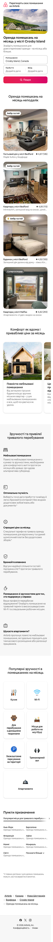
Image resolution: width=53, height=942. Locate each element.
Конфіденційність (21, 928)
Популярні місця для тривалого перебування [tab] (25, 818)
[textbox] (14, 71)
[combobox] (25, 61)
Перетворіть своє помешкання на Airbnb (26, 5)
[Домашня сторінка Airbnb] (5, 4)
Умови (35, 928)
